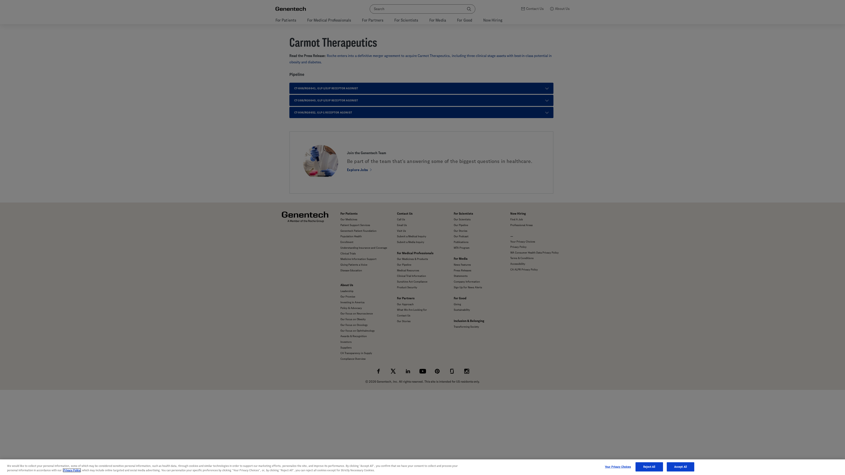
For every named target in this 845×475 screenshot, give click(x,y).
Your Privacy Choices (618, 466)
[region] (422, 467)
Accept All (680, 466)
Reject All (649, 466)
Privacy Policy (71, 470)
